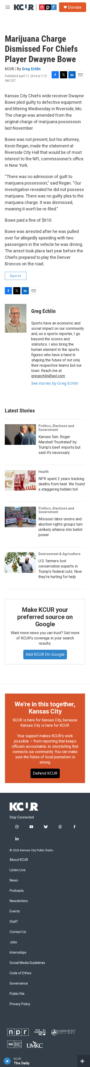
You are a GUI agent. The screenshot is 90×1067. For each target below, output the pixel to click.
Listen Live (17, 870)
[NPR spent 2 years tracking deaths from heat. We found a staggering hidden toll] (20, 480)
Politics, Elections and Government (56, 428)
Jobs (13, 942)
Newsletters (19, 901)
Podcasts (17, 891)
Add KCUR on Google (45, 654)
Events (15, 911)
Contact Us (18, 932)
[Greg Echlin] (15, 318)
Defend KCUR (45, 773)
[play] (7, 1061)
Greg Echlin (31, 68)
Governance (19, 983)
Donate (74, 7)
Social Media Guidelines (27, 963)
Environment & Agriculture (59, 554)
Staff (14, 921)
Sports (15, 276)
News (14, 880)
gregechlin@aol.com (48, 376)
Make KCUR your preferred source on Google (45, 617)
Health (43, 472)
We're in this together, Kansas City (45, 708)
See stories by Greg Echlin (54, 383)
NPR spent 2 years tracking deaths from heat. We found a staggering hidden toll (61, 484)
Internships (18, 952)
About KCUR (19, 860)
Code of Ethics (20, 973)
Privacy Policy (20, 1004)
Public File (17, 994)
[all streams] (83, 1061)
